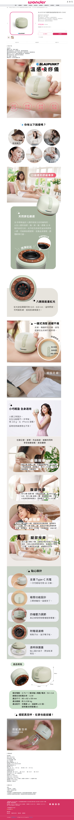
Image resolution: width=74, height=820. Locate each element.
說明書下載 (46, 5)
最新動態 (20, 5)
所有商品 (30, 5)
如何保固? (52, 5)
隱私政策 (19, 813)
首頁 (15, 5)
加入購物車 (45, 33)
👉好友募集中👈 (10, 809)
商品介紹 (17, 42)
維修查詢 (40, 5)
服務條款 (23, 813)
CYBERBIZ (31, 817)
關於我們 (8, 813)
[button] (35, 23)
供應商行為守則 (14, 813)
